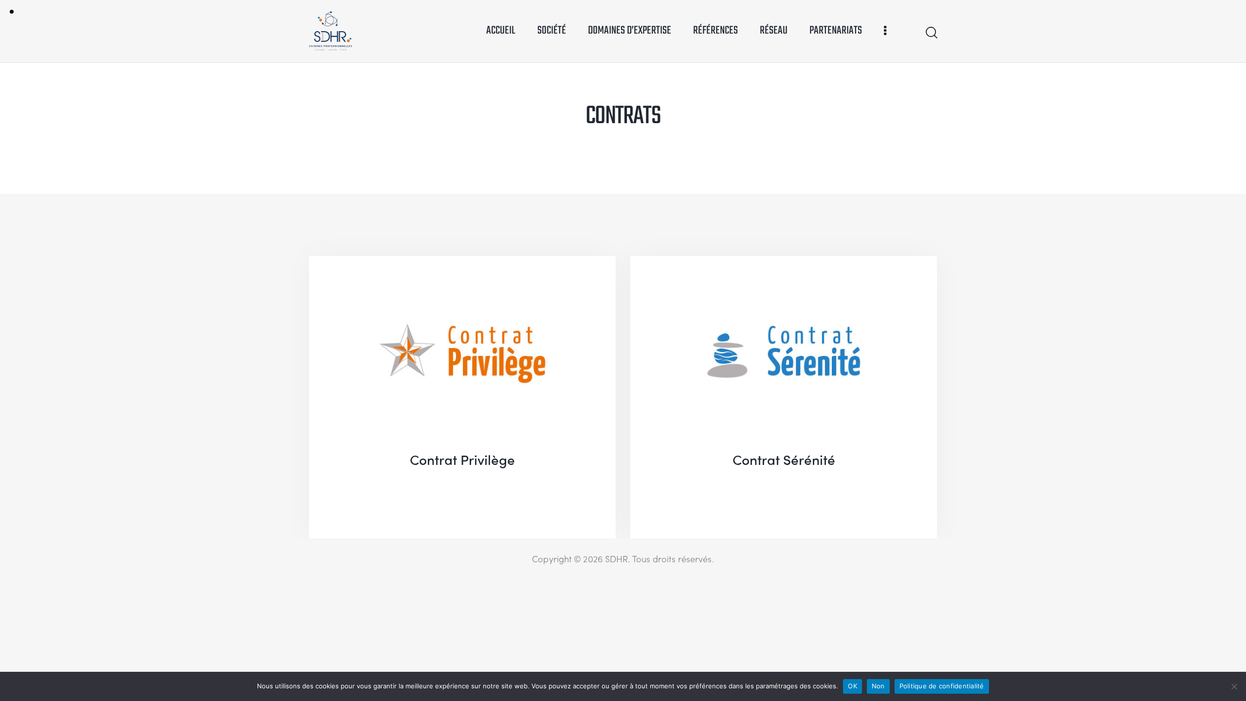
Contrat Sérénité (784, 459)
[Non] (1234, 686)
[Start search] (931, 33)
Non (878, 686)
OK (852, 686)
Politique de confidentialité (941, 686)
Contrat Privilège (462, 459)
